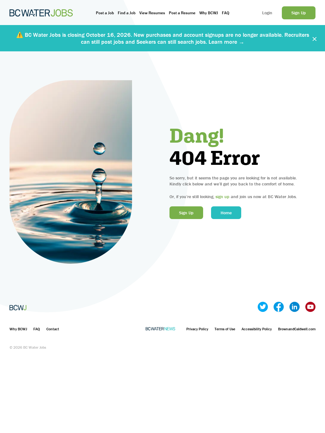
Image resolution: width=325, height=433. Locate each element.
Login (267, 13)
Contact (52, 328)
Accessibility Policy (257, 328)
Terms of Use (225, 328)
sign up (222, 196)
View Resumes (152, 13)
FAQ (225, 13)
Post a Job (105, 13)
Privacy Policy (197, 328)
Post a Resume (182, 13)
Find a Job (127, 13)
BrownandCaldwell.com (296, 328)
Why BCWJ (208, 13)
